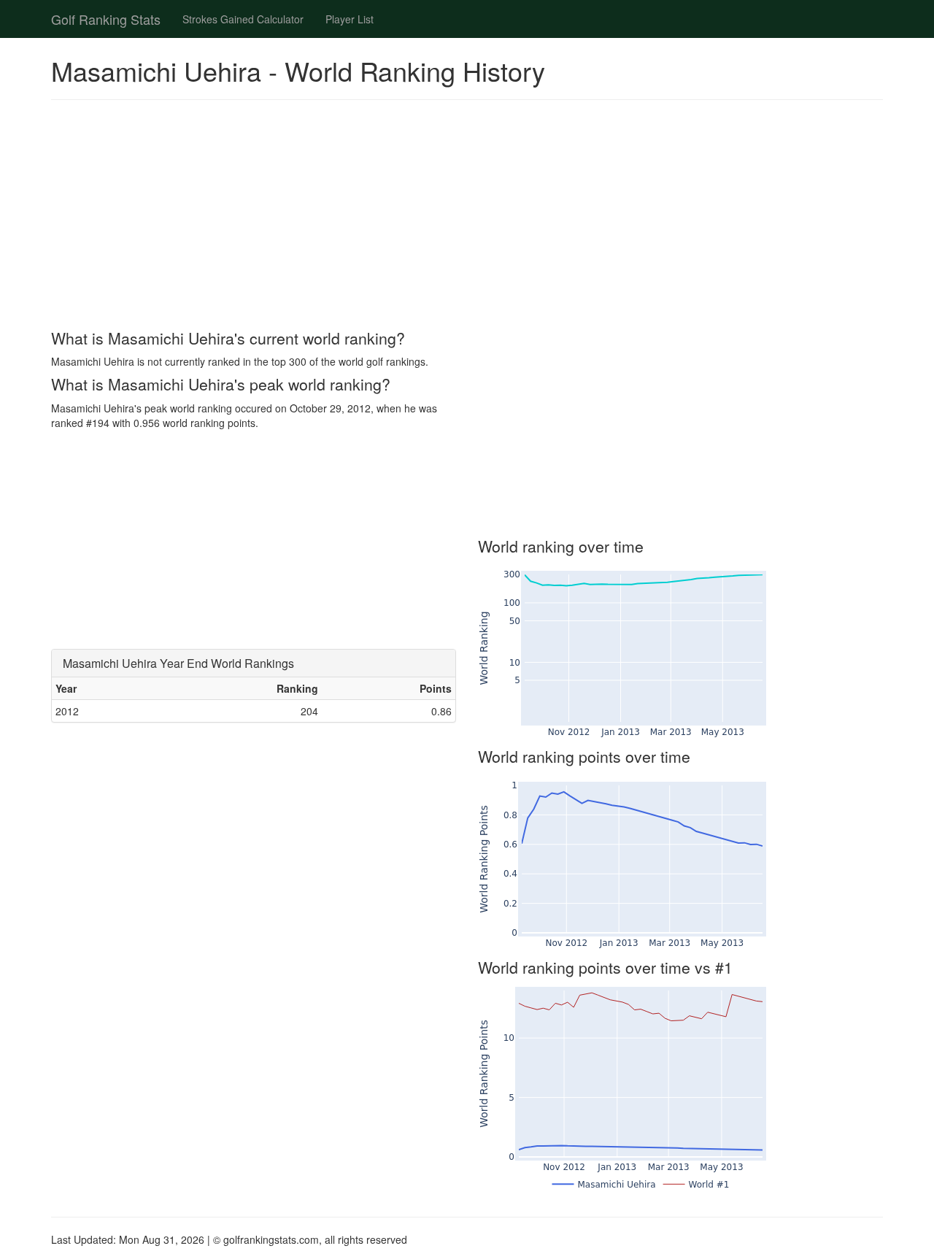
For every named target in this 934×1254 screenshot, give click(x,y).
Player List (349, 19)
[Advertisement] (467, 217)
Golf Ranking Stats (106, 18)
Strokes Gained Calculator (243, 19)
